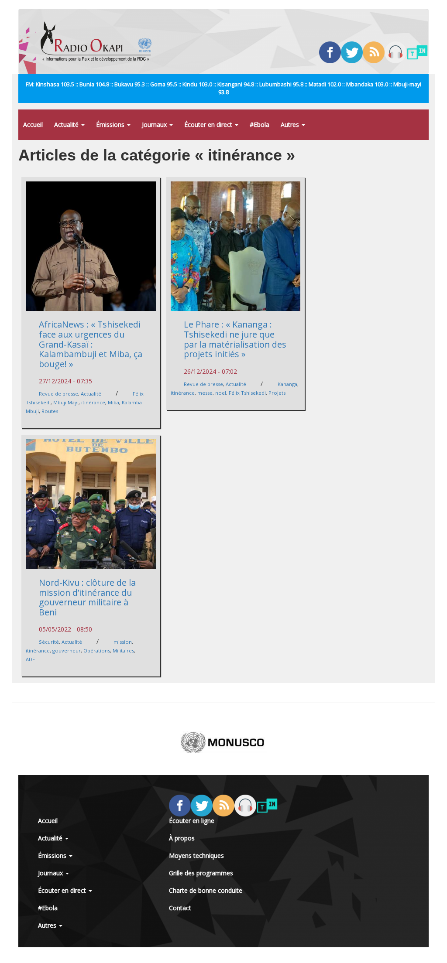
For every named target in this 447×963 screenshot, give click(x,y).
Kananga (287, 384)
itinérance (93, 402)
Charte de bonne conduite (205, 890)
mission (122, 642)
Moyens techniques (196, 855)
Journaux (155, 124)
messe (205, 392)
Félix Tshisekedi (247, 392)
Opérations (96, 650)
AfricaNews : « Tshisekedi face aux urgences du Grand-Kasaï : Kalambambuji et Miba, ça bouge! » (90, 343)
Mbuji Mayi (66, 402)
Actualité (67, 124)
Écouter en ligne (191, 820)
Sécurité (49, 642)
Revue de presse (58, 393)
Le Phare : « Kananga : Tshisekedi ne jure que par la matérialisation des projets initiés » (235, 339)
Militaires (123, 650)
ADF (30, 659)
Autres (291, 124)
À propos (182, 838)
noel (220, 392)
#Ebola (259, 124)
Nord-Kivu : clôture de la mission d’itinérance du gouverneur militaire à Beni (87, 597)
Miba (113, 402)
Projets (276, 392)
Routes (49, 411)
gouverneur (66, 650)
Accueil (33, 124)
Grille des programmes (201, 873)
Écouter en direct (209, 124)
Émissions (111, 124)
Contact (180, 908)
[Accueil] (99, 41)
